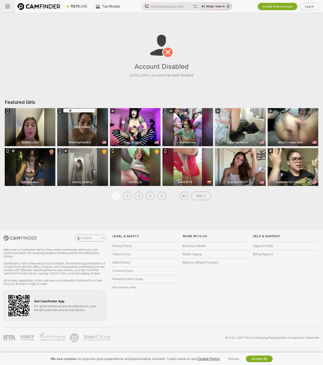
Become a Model (194, 246)
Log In (309, 6)
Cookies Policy (122, 271)
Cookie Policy (208, 359)
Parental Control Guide (127, 279)
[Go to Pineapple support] (75, 337)
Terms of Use (121, 254)
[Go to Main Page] (38, 6)
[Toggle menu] (7, 6)
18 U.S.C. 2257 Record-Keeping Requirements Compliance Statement (272, 337)
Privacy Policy (122, 246)
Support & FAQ (263, 246)
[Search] (195, 6)
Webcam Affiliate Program (200, 262)
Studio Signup (192, 254)
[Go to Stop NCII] (97, 338)
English (87, 238)
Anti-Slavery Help (124, 287)
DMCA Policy (121, 262)
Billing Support (263, 254)
